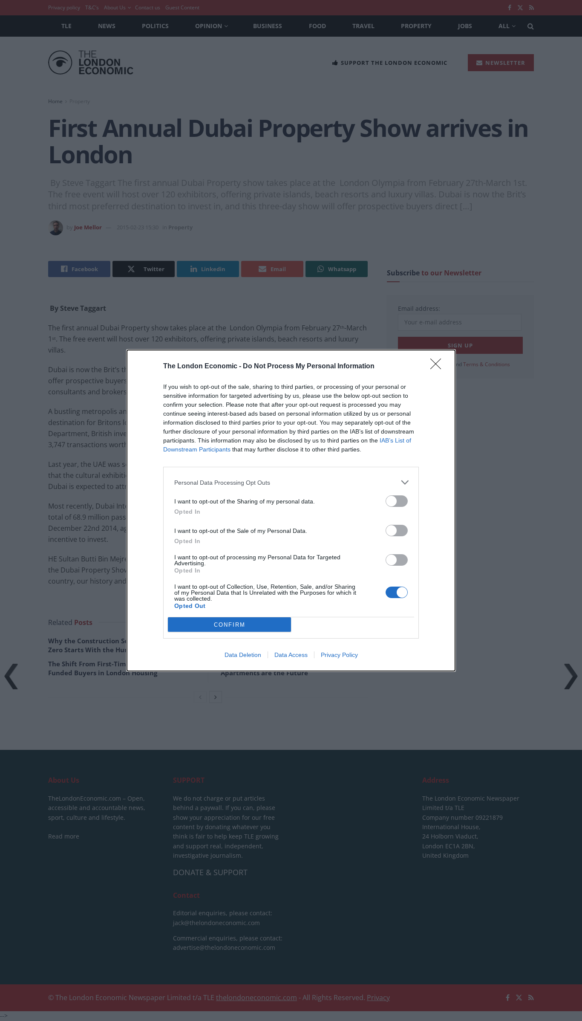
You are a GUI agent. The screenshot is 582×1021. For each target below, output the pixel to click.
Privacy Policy (339, 654)
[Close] (438, 367)
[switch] (397, 501)
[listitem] (291, 482)
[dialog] (291, 510)
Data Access (291, 654)
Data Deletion (243, 654)
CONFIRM (229, 625)
